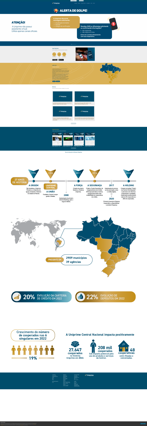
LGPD (74, 415)
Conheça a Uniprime (54, 412)
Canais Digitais (75, 412)
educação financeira (83, 3)
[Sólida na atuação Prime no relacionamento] (73, 41)
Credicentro (64, 416)
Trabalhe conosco (76, 420)
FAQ (52, 415)
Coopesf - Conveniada (65, 420)
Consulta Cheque (76, 413)
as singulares (75, 3)
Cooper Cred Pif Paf (65, 415)
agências (79, 3)
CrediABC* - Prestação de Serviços (66, 419)
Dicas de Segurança (76, 416)
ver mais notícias (73, 160)
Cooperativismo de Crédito (55, 413)
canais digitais (88, 3)
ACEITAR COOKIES (143, 423)
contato (94, 3)
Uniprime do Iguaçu (65, 413)
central (91, 3)
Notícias (53, 416)
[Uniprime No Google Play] (54, 97)
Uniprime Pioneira (65, 412)
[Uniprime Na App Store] (61, 97)
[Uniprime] (56, 3)
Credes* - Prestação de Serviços (66, 418)
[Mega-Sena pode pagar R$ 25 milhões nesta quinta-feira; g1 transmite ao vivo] (84, 133)
